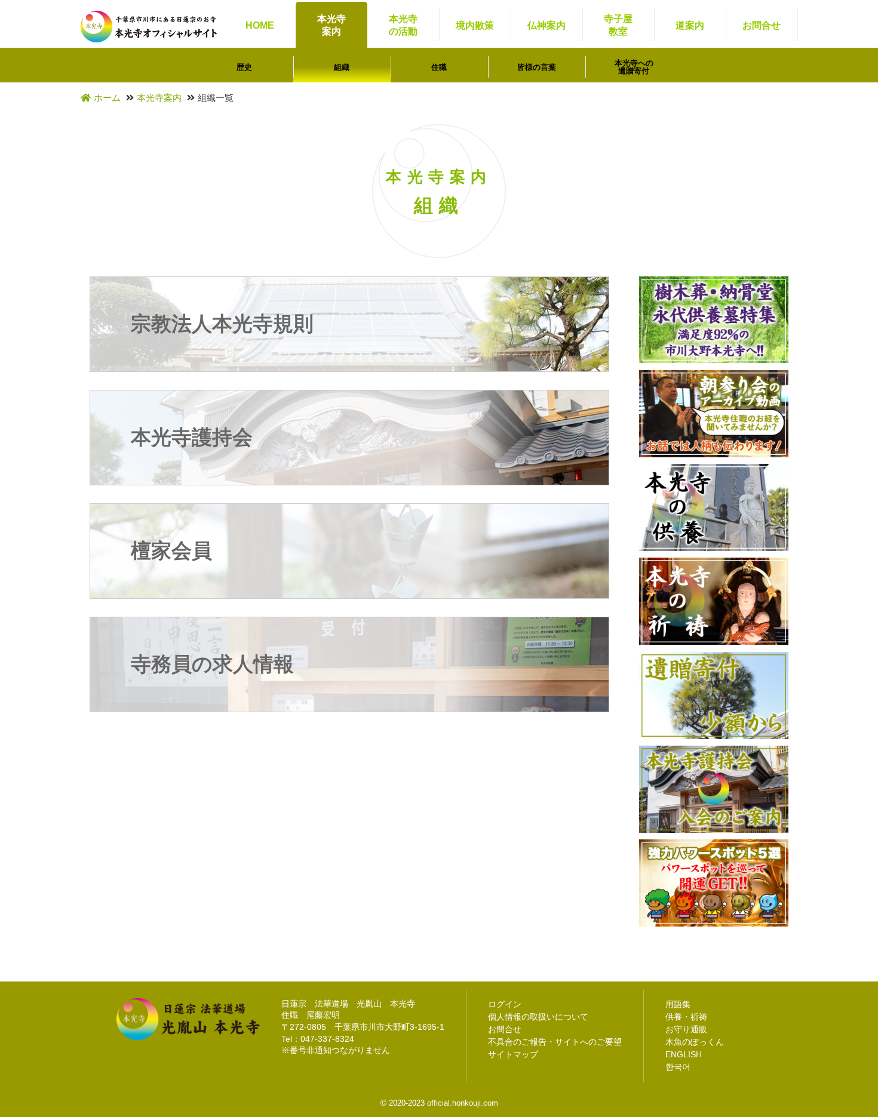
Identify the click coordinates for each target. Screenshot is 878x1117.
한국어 (677, 1067)
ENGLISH (683, 1054)
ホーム (107, 98)
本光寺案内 (159, 98)
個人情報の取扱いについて (538, 1016)
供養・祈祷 (686, 1016)
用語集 (677, 1004)
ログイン (504, 1004)
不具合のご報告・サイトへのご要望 (555, 1042)
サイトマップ (513, 1054)
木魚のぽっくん (694, 1042)
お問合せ (504, 1029)
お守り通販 (686, 1029)
